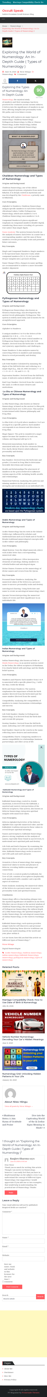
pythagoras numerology (24, 958)
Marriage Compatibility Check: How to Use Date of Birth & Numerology (22, 1001)
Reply (11, 1192)
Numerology (7, 74)
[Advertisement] (23, 1333)
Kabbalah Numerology (29, 955)
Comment (7, 1212)
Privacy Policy (10, 1380)
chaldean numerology (32, 953)
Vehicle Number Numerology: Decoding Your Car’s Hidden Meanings (23, 1038)
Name (5, 1238)
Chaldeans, (26, 195)
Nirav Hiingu (25, 72)
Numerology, (7, 100)
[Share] (17, 80)
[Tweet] (35, 80)
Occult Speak (12, 11)
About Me (8, 1369)
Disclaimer (9, 1372)
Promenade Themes (30, 1393)
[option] (29, 2)
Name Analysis (8, 232)
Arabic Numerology (13, 953)
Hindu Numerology (10, 663)
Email (5, 1246)
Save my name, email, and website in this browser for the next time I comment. (9, 1273)
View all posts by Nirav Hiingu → (19, 1106)
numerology (7, 958)
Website (5, 1255)
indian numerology (10, 955)
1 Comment (22, 74)
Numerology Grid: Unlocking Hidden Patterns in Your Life (21, 1075)
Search (5, 1295)
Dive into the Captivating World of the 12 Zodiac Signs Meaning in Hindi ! (35, 1121)
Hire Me (7, 1376)
